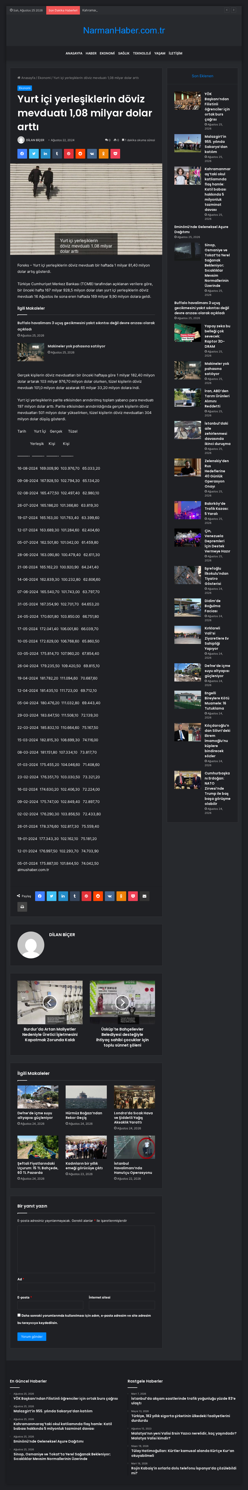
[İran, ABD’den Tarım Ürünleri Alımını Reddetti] (187, 398)
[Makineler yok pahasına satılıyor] (30, 352)
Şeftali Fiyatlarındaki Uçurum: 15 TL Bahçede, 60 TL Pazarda (37, 1168)
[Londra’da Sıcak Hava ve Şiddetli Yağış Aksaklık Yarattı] (134, 1097)
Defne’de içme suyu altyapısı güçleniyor (35, 1115)
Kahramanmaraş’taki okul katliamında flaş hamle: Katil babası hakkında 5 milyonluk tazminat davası (155, 10)
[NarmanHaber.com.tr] (124, 30)
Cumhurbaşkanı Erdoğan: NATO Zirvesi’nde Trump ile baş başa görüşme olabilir (218, 788)
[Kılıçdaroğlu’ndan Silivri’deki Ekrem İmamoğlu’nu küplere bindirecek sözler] (187, 732)
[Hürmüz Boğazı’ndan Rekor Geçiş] (86, 1097)
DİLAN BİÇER (35, 140)
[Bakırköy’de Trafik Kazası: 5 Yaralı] (187, 510)
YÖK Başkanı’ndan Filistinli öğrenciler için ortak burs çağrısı (217, 107)
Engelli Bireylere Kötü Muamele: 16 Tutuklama (217, 701)
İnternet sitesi (99, 1297)
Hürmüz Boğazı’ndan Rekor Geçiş (84, 1115)
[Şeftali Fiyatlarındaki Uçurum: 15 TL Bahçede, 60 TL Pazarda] (38, 1147)
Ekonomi (107, 53)
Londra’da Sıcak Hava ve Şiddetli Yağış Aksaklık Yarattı (133, 1118)
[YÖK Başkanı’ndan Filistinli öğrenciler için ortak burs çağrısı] (187, 101)
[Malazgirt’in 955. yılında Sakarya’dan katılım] (187, 143)
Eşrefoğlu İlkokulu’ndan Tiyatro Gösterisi (216, 576)
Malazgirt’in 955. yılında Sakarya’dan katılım (216, 144)
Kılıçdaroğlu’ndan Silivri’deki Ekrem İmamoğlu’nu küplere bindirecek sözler (217, 740)
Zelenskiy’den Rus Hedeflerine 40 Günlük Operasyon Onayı (217, 473)
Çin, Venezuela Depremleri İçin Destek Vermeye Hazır (217, 541)
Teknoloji (142, 53)
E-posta (24, 1297)
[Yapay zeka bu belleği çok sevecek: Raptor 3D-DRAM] (187, 333)
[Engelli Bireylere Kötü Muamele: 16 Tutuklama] (187, 700)
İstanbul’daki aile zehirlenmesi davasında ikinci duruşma (218, 433)
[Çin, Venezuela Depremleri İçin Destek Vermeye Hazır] (187, 537)
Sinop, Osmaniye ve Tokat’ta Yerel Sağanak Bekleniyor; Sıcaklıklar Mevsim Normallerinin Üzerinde (217, 265)
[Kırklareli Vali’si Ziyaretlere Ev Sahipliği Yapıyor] (187, 635)
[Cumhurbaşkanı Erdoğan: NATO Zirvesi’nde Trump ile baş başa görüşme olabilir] (187, 780)
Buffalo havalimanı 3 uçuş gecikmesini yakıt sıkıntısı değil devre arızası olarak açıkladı (201, 307)
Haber (91, 53)
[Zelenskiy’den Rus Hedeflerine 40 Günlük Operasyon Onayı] (187, 467)
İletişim (175, 53)
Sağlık (124, 53)
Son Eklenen (202, 76)
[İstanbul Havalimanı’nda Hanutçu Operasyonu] (134, 1147)
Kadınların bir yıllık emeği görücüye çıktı (84, 1165)
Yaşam (159, 53)
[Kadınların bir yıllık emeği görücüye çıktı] (86, 1147)
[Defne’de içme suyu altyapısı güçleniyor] (38, 1097)
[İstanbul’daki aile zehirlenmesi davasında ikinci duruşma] (187, 430)
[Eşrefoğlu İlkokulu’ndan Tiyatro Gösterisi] (187, 575)
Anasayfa (74, 53)
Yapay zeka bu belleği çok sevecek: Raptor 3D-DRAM (217, 336)
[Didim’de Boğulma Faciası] (187, 607)
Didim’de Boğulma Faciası (213, 605)
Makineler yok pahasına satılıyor (76, 346)
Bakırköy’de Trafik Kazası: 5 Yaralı (217, 508)
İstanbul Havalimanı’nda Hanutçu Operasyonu (133, 1168)
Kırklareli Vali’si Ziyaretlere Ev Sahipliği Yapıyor (217, 638)
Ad (20, 1279)
